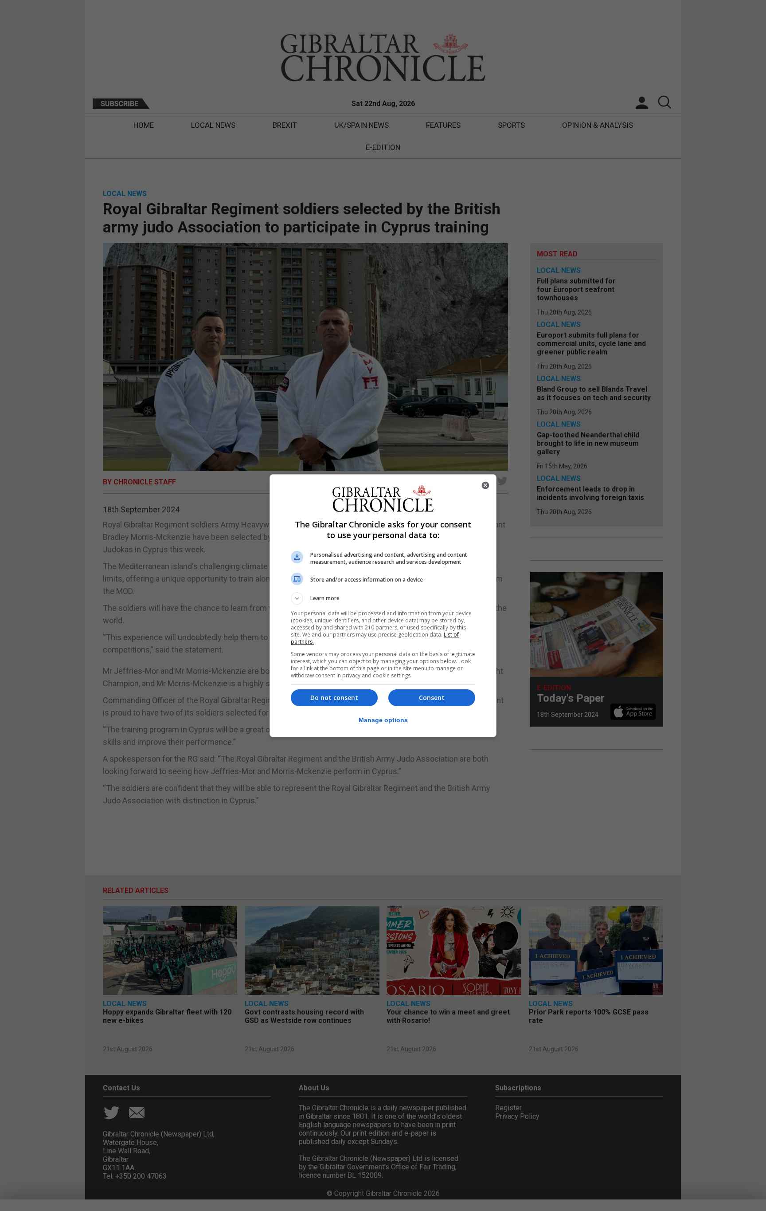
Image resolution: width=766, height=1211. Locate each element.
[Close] (485, 485)
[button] (383, 598)
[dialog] (383, 605)
